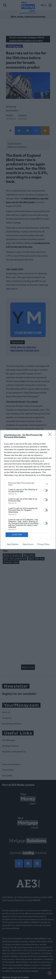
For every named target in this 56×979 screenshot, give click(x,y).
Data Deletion (12, 544)
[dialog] (28, 489)
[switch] (45, 490)
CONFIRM (17, 535)
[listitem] (28, 484)
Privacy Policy (43, 544)
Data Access (28, 544)
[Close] (50, 435)
